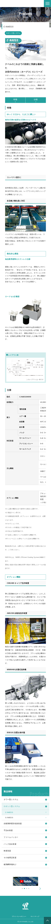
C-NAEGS (9, 812)
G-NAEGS (9, 817)
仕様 (36, 99)
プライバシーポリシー (19, 916)
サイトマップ (35, 916)
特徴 (15, 99)
